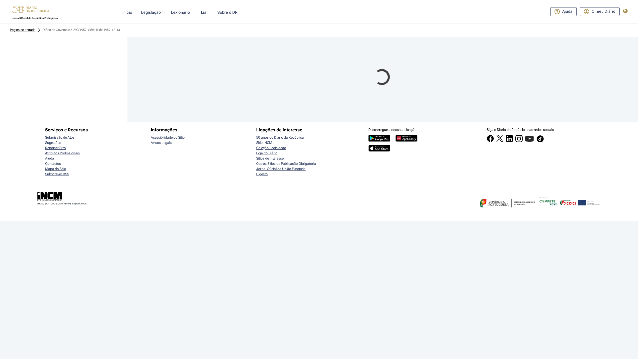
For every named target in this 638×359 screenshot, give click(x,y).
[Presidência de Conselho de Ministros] (507, 210)
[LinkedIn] (509, 141)
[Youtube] (529, 141)
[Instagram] (519, 141)
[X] (499, 141)
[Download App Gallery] (406, 140)
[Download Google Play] (379, 140)
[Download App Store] (379, 150)
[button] (30, 10)
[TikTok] (540, 142)
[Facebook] (490, 141)
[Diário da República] (30, 10)
